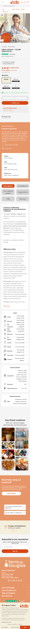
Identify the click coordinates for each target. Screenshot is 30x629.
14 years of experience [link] (17, 526)
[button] (2, 2)
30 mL (6, 79)
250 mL (6, 87)
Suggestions (23, 192)
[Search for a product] (2, 5)
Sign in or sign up (8, 110)
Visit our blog (11, 493)
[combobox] (15, 5)
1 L (15, 87)
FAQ (8, 199)
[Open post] (8, 434)
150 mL (15, 80)
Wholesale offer (6, 116)
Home (3, 9)
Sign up (15, 551)
